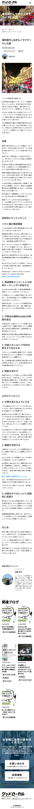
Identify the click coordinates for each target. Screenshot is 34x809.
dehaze (30, 3)
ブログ (10, 29)
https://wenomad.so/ (11, 276)
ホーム (3, 29)
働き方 (20, 51)
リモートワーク (9, 51)
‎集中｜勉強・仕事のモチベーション (14, 476)
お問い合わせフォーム (17, 798)
